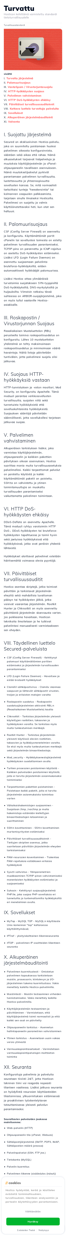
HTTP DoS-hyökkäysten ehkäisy (29, 100)
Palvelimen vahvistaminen (24, 95)
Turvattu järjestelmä (19, 78)
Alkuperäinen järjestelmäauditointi (30, 117)
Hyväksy (33, 1221)
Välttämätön (33, 1211)
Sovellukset (15, 113)
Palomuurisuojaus (19, 82)
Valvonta (14, 121)
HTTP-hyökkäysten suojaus (26, 91)
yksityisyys (43, 1230)
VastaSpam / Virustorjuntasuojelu (30, 87)
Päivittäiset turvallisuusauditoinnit (31, 104)
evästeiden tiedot (26, 1230)
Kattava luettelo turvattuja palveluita (34, 108)
